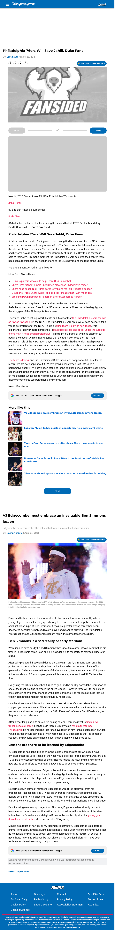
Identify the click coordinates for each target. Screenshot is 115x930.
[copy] (25, 63)
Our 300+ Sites (96, 894)
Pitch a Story (41, 899)
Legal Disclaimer (43, 904)
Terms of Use (95, 899)
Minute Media (18, 917)
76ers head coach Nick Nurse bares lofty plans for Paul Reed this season (52, 288)
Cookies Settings (20, 909)
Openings (39, 894)
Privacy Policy (64, 899)
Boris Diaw (14, 216)
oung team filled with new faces (73, 325)
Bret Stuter (12, 56)
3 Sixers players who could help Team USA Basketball (41, 281)
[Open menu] (7, 4)
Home (11, 871)
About (14, 894)
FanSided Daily (19, 899)
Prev (16, 130)
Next (98, 130)
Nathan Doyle (14, 533)
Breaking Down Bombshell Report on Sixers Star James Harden (47, 296)
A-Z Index (93, 904)
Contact (61, 894)
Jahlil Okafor (15, 202)
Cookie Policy (18, 904)
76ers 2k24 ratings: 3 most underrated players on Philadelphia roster (50, 284)
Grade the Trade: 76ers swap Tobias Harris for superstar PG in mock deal (52, 292)
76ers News (23, 871)
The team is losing (18, 360)
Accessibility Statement (70, 904)
